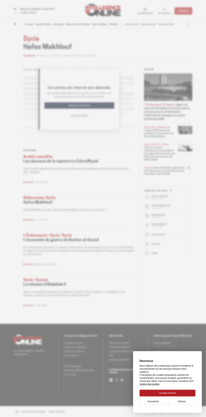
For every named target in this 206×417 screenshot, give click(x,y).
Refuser (182, 401)
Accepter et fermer (167, 393)
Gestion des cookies (149, 384)
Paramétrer (153, 401)
